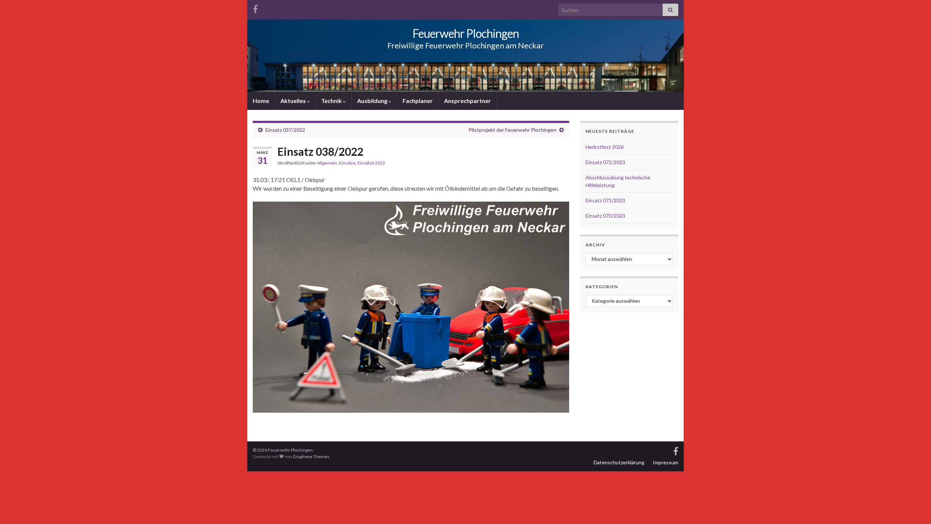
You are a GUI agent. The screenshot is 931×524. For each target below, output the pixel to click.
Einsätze (347, 163)
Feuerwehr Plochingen (465, 33)
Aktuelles (293, 100)
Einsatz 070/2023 (605, 216)
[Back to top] (915, 508)
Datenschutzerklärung (619, 462)
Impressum (665, 462)
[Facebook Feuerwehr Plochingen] (255, 8)
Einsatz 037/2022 (285, 130)
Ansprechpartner (467, 100)
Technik (332, 100)
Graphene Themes (311, 456)
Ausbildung (372, 100)
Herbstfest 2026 (605, 147)
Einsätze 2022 (371, 163)
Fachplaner (418, 100)
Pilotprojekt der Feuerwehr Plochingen (512, 130)
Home (261, 100)
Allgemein (327, 163)
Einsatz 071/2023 (605, 200)
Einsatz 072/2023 (605, 162)
